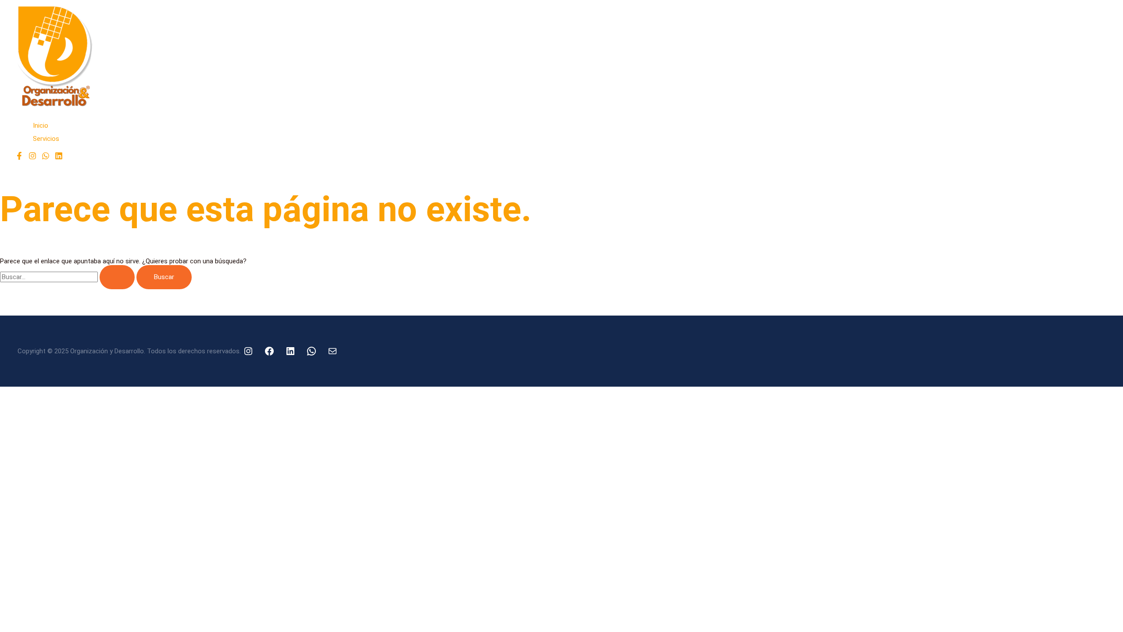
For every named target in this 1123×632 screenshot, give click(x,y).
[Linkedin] (59, 158)
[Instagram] (32, 158)
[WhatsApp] (46, 158)
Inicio (40, 125)
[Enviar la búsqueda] (117, 277)
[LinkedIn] (290, 351)
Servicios (46, 139)
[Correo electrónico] (332, 351)
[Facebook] (19, 158)
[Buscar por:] (68, 277)
